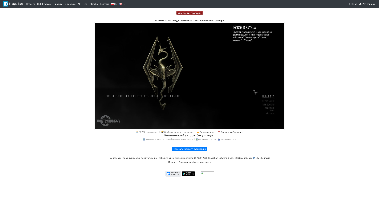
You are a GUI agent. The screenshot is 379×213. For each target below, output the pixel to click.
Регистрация (368, 4)
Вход (354, 4)
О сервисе (70, 4)
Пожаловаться (207, 132)
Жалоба (94, 4)
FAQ (85, 4)
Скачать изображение (232, 132)
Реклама (104, 4)
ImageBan (16, 3)
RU (115, 4)
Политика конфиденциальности (195, 162)
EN (123, 4)
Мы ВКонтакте (263, 158)
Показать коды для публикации (190, 149)
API (79, 4)
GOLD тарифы (44, 4)
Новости (30, 4)
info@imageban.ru (243, 158)
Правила (58, 4)
